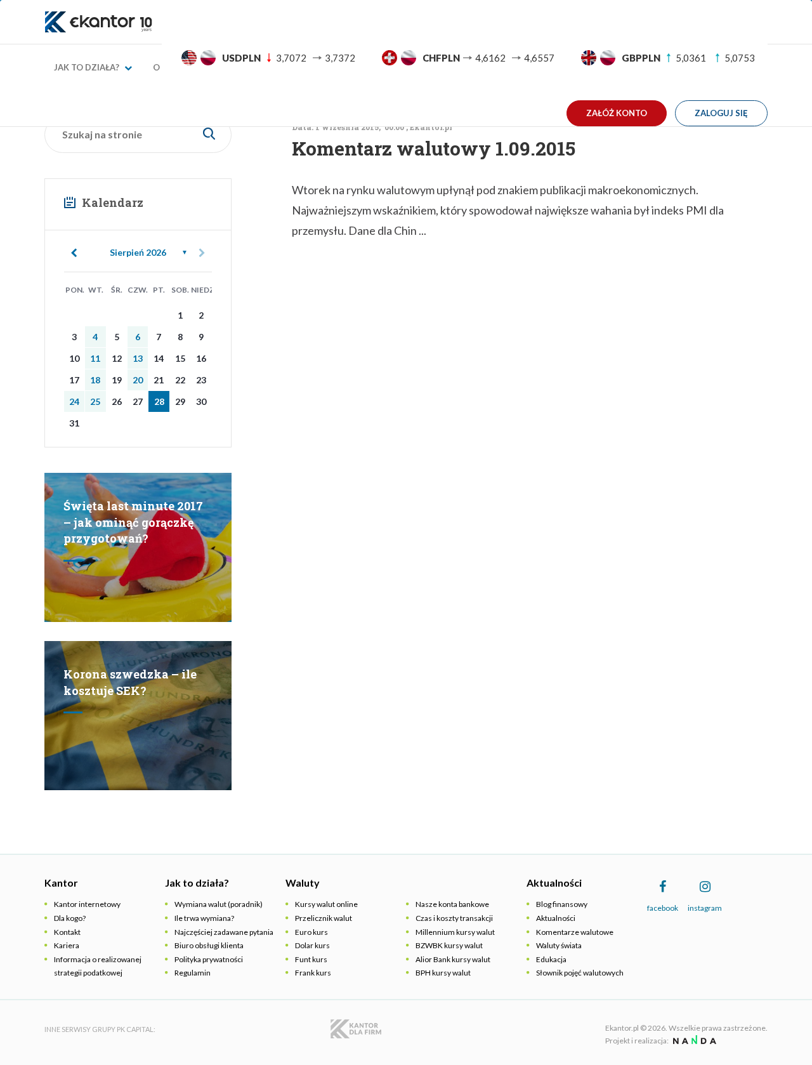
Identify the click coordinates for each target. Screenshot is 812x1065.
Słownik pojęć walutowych (580, 972)
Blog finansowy (561, 904)
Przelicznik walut (323, 918)
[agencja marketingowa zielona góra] (693, 1040)
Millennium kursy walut (455, 932)
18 (95, 379)
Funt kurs (311, 959)
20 (138, 379)
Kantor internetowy (87, 904)
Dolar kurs (312, 945)
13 (138, 358)
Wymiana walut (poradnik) (218, 904)
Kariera (66, 945)
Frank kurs (313, 972)
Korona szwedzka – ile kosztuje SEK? (130, 682)
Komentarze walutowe (574, 932)
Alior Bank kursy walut (453, 959)
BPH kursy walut (443, 972)
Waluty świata (559, 945)
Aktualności (555, 918)
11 (95, 358)
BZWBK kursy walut (449, 945)
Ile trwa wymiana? (204, 918)
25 (95, 401)
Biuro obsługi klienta (209, 945)
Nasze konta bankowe (452, 904)
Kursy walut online (326, 904)
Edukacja (551, 959)
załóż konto (616, 113)
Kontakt (67, 932)
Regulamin (192, 972)
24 (74, 401)
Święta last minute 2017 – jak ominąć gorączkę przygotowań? (133, 522)
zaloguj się (721, 113)
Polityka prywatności (208, 959)
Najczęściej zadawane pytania (223, 932)
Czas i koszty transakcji (454, 918)
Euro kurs (311, 932)
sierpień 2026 (138, 252)
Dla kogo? (70, 918)
